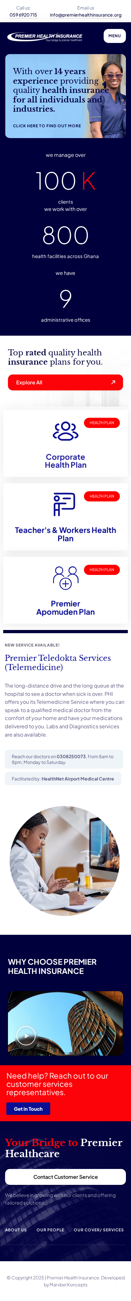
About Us (16, 1230)
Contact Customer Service (65, 1176)
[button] (26, 1036)
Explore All (29, 382)
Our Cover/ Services (99, 1230)
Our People (50, 1230)
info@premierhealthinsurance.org (85, 14)
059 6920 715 (23, 14)
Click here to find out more (47, 125)
